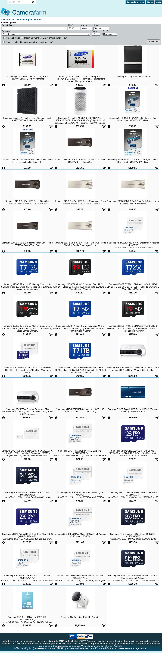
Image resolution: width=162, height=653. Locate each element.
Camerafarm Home (135, 2)
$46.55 (132, 251)
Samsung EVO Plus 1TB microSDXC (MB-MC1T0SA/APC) (27, 622)
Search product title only (29, 42)
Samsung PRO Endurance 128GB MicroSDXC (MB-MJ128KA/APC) (133, 497)
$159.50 (132, 542)
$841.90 (132, 376)
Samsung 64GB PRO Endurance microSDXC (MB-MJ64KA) (80, 497)
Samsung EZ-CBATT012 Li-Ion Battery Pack (27, 77)
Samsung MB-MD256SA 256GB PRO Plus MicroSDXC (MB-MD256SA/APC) (27, 539)
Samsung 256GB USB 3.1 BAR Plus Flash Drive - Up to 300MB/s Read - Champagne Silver (80, 244)
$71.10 (79, 459)
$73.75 (132, 459)
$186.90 (27, 583)
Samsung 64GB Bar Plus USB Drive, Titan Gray (27, 202)
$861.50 (27, 417)
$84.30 (132, 209)
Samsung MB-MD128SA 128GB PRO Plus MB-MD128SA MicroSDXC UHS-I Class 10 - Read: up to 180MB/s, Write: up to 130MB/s (133, 453)
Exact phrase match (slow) (54, 38)
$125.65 (80, 167)
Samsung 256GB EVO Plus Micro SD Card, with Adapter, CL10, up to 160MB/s (80, 535)
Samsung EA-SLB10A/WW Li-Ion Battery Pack (80, 79)
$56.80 (132, 126)
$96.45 (79, 500)
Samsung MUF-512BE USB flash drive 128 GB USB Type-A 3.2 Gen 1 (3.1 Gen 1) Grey (80, 410)
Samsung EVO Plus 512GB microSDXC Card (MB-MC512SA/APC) (27, 579)
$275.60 (132, 334)
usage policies (140, 648)
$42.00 (79, 84)
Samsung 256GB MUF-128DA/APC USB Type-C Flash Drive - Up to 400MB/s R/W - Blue (133, 160)
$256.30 (132, 583)
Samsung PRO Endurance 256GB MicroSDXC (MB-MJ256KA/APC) (80, 580)
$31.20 (132, 84)
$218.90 (80, 583)
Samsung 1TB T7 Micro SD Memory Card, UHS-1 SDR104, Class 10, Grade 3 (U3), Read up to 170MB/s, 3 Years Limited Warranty (80, 370)
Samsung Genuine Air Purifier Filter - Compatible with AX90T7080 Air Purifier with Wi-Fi (27, 119)
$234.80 (80, 417)
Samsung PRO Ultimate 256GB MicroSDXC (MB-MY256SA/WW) (133, 539)
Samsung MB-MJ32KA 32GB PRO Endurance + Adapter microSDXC (133, 245)
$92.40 (27, 500)
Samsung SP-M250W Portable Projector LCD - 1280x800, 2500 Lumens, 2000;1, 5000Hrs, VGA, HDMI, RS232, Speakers (27, 411)
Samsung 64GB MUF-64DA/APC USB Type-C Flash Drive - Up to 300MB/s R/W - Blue (133, 119)
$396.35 (27, 376)
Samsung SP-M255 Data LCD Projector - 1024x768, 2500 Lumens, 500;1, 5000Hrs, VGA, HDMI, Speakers (133, 369)
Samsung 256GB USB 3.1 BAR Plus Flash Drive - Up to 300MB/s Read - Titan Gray (80, 160)
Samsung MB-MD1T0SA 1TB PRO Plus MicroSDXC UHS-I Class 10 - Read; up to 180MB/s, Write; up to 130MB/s (27, 370)
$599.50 (80, 126)
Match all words (12, 38)
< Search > (153, 41)
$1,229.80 (80, 625)
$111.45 (133, 500)
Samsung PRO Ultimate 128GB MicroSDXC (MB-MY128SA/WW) (27, 497)
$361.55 (27, 625)
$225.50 (132, 417)
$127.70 (80, 251)
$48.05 (79, 209)
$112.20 (132, 292)
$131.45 (80, 542)
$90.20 (79, 292)
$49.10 (27, 459)
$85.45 (27, 251)
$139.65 (132, 167)
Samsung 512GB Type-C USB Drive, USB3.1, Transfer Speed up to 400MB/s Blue (133, 410)
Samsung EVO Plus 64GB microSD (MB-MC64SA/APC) (27, 454)
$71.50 (27, 292)
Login (158, 2)
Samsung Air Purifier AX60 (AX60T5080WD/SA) (80, 121)
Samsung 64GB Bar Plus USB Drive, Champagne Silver (80, 202)
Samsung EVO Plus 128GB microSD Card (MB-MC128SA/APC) (80, 456)
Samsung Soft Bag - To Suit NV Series (133, 76)
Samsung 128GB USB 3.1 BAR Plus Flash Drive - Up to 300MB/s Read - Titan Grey (27, 244)
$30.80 (27, 84)
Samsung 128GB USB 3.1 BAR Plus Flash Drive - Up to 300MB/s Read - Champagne (133, 202)
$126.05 (27, 542)
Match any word (31, 38)
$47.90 (27, 209)
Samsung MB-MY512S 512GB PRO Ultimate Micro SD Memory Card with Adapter (133, 579)
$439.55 (80, 376)
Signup (150, 2)
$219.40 (80, 334)
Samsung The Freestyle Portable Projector (80, 617)
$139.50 (27, 126)
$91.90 (27, 167)
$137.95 (27, 334)
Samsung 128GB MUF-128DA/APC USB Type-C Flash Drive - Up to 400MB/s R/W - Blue (27, 160)
